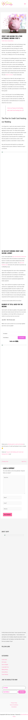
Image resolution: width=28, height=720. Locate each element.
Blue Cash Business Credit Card (19, 256)
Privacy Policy (14, 702)
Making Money (5, 669)
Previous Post (4, 461)
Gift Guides (4, 662)
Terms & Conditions (14, 705)
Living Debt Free (5, 667)
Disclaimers (14, 707)
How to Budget (5, 664)
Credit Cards (4, 40)
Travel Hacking (5, 674)
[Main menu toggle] (25, 4)
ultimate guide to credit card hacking (15, 444)
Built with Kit (14, 341)
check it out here (9, 74)
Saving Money (10, 40)
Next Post (24, 461)
